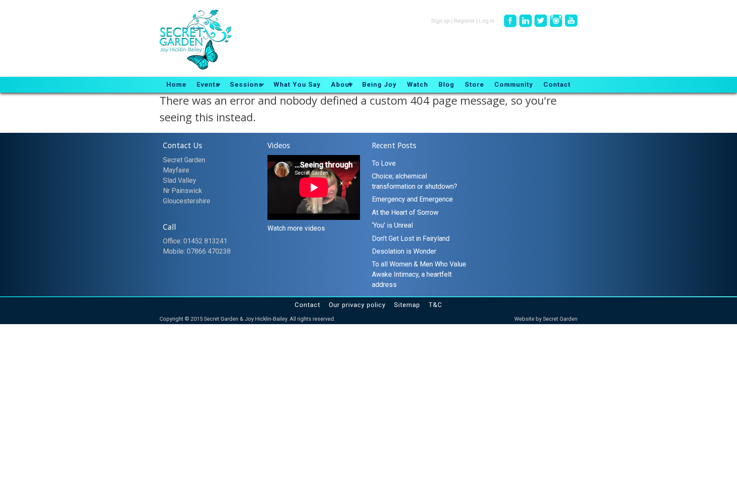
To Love (384, 163)
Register (464, 20)
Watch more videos (296, 228)
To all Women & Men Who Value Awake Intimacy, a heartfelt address (419, 274)
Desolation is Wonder (404, 251)
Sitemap (407, 305)
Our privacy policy (357, 305)
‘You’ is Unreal (392, 225)
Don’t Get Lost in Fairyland (411, 238)
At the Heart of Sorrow (405, 212)
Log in (486, 20)
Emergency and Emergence (412, 199)
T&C (435, 305)
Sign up (440, 20)
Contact (307, 305)
